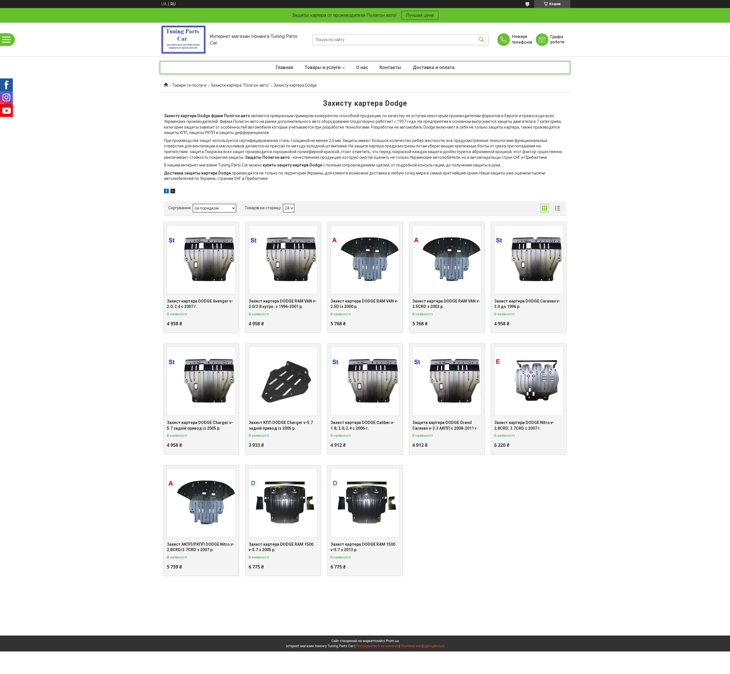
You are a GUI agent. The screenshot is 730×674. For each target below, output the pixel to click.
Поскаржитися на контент (377, 646)
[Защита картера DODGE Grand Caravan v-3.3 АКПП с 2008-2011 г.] (446, 381)
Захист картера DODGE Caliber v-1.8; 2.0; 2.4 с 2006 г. (362, 425)
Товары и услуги (322, 67)
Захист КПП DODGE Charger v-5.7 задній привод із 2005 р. (281, 425)
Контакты (390, 67)
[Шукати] (481, 39)
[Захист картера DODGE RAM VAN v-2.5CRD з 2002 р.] (446, 259)
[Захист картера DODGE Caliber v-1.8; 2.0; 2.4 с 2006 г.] (365, 381)
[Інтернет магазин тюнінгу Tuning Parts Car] (183, 39)
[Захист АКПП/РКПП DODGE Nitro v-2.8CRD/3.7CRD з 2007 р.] (201, 502)
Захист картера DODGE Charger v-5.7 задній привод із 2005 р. (200, 425)
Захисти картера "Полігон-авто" (240, 85)
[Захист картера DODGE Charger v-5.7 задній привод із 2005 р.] (201, 381)
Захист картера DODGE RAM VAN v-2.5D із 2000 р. (364, 304)
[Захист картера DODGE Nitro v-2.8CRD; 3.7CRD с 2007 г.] (528, 381)
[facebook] (166, 192)
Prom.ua (392, 641)
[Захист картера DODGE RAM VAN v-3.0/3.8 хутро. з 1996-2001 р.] (283, 259)
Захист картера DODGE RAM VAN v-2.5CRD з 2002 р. (446, 304)
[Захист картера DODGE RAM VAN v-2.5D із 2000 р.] (365, 259)
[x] (173, 192)
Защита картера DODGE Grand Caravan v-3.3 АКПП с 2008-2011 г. (445, 425)
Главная (284, 67)
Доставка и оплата (434, 67)
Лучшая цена (420, 15)
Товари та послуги (189, 85)
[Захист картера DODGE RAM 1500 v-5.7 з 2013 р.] (365, 502)
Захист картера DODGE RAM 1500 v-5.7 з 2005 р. (281, 547)
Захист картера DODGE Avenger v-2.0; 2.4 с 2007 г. (200, 304)
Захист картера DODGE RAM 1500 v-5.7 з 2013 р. (362, 547)
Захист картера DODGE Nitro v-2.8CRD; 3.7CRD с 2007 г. (524, 425)
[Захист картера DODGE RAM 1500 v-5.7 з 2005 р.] (283, 502)
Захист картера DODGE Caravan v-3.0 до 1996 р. (527, 304)
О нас (362, 67)
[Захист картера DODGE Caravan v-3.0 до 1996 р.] (528, 259)
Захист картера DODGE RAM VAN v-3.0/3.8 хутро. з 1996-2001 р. (283, 304)
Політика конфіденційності (422, 646)
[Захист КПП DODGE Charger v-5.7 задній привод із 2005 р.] (283, 381)
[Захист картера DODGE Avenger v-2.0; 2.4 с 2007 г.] (201, 259)
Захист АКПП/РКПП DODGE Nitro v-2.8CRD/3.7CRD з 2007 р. (200, 547)
